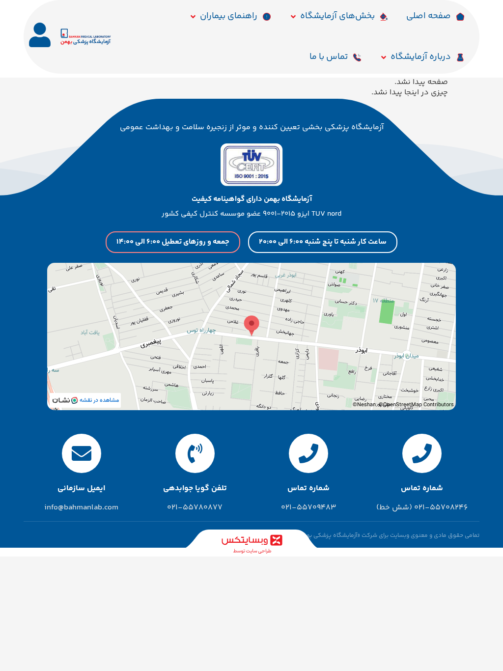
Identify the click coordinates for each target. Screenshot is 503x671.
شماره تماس (422, 488)
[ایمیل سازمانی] (81, 453)
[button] (338, 16)
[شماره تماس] (422, 453)
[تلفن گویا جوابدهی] (195, 453)
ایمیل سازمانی (81, 488)
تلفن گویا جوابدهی (195, 488)
